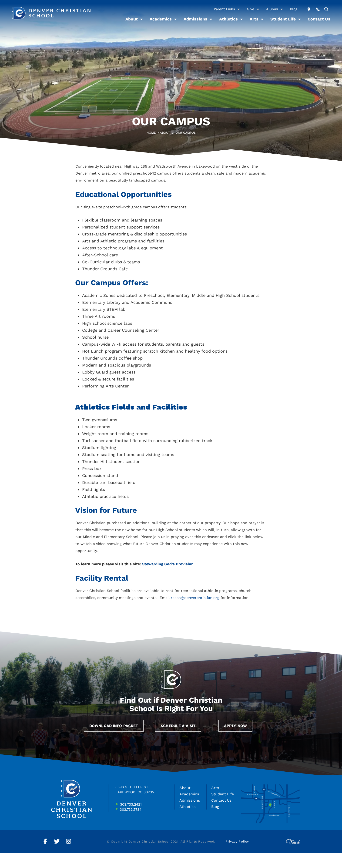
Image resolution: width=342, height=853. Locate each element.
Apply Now (235, 726)
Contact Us (319, 19)
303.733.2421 (131, 804)
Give (250, 9)
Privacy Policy (237, 841)
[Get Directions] (308, 9)
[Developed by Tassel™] (293, 842)
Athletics (228, 19)
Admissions (195, 19)
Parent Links (224, 9)
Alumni (272, 9)
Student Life (283, 19)
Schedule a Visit (178, 726)
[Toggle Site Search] (326, 9)
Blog (293, 9)
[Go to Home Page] (51, 13)
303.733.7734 (130, 809)
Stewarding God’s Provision (168, 564)
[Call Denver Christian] (317, 9)
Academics (161, 19)
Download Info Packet (113, 726)
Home (151, 132)
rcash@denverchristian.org (195, 597)
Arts (254, 19)
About (131, 19)
